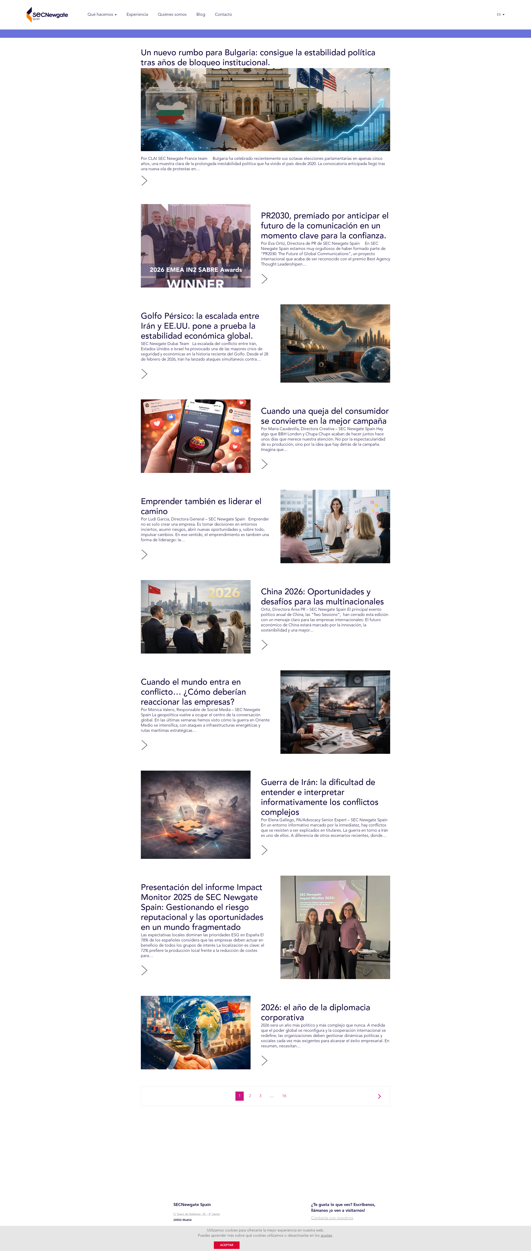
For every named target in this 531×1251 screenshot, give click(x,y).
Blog (200, 15)
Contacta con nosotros (332, 1218)
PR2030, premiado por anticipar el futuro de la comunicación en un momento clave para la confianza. (325, 226)
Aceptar (226, 1245)
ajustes (326, 1236)
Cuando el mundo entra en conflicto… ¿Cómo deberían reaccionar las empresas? (193, 692)
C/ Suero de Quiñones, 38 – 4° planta (196, 1214)
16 (285, 1096)
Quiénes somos (172, 15)
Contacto (223, 15)
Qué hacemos (100, 15)
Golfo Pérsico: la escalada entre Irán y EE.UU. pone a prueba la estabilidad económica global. (200, 326)
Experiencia (137, 15)
